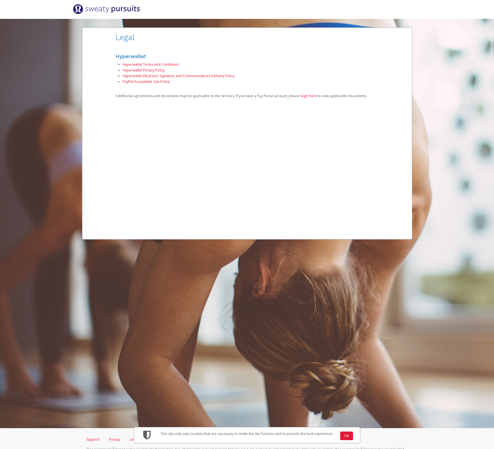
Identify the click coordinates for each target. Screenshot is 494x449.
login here (308, 95)
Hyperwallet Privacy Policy (144, 70)
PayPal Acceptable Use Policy (146, 81)
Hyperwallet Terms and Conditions (151, 64)
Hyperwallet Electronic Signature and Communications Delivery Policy (178, 75)
